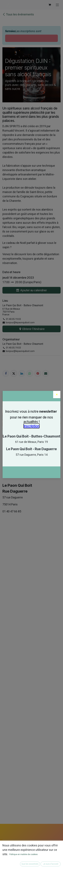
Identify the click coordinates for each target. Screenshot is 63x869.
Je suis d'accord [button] (50, 864)
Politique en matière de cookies (23, 854)
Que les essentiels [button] (29, 864)
